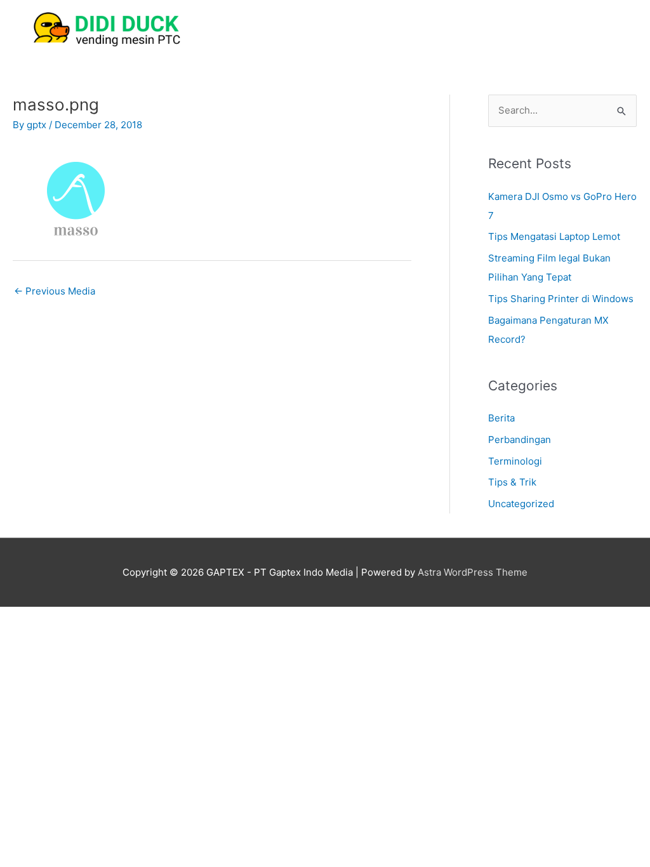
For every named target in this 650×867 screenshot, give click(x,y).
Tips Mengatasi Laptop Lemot (554, 236)
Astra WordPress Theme (472, 572)
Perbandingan (519, 440)
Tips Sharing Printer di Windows (560, 299)
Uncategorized (521, 504)
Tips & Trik (512, 482)
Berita (501, 418)
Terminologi (515, 461)
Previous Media (54, 291)
